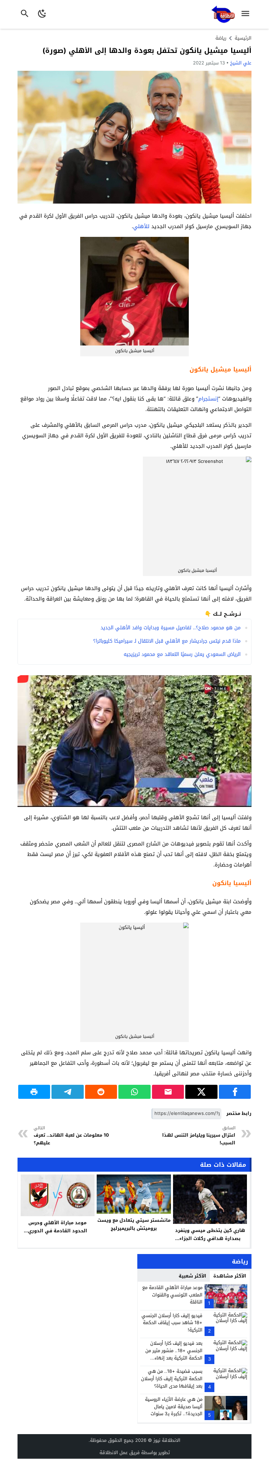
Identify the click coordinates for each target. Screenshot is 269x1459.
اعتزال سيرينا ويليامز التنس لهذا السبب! (198, 1135)
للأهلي (141, 226)
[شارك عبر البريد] (168, 1092)
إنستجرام (208, 399)
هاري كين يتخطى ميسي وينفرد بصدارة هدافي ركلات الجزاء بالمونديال (210, 1238)
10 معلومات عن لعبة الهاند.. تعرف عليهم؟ (71, 1135)
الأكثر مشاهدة (229, 1276)
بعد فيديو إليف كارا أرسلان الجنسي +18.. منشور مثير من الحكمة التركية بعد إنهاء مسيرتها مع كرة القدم (173, 1354)
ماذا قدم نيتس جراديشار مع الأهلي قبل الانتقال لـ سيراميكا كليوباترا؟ (167, 641)
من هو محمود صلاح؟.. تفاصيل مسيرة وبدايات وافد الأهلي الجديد (171, 627)
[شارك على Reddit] (101, 1092)
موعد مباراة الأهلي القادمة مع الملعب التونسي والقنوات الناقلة (172, 1295)
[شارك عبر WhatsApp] (134, 1092)
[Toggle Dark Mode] (42, 14)
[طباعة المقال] (34, 1092)
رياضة (220, 38)
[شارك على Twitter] (201, 1092)
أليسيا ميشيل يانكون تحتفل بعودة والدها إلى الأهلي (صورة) (146, 50)
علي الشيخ (240, 63)
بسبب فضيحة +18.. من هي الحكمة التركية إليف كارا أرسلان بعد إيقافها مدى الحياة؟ (171, 1378)
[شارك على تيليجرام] (67, 1092)
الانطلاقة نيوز (166, 1440)
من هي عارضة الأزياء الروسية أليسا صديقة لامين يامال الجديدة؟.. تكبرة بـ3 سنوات (173, 1406)
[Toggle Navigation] (247, 14)
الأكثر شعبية (192, 1276)
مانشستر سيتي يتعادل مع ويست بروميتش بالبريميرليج (134, 1224)
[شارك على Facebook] (235, 1092)
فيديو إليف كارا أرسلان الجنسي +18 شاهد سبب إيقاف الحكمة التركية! (172, 1323)
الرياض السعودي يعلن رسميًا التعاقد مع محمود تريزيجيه (182, 654)
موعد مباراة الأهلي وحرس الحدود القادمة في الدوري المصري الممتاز (57, 1230)
